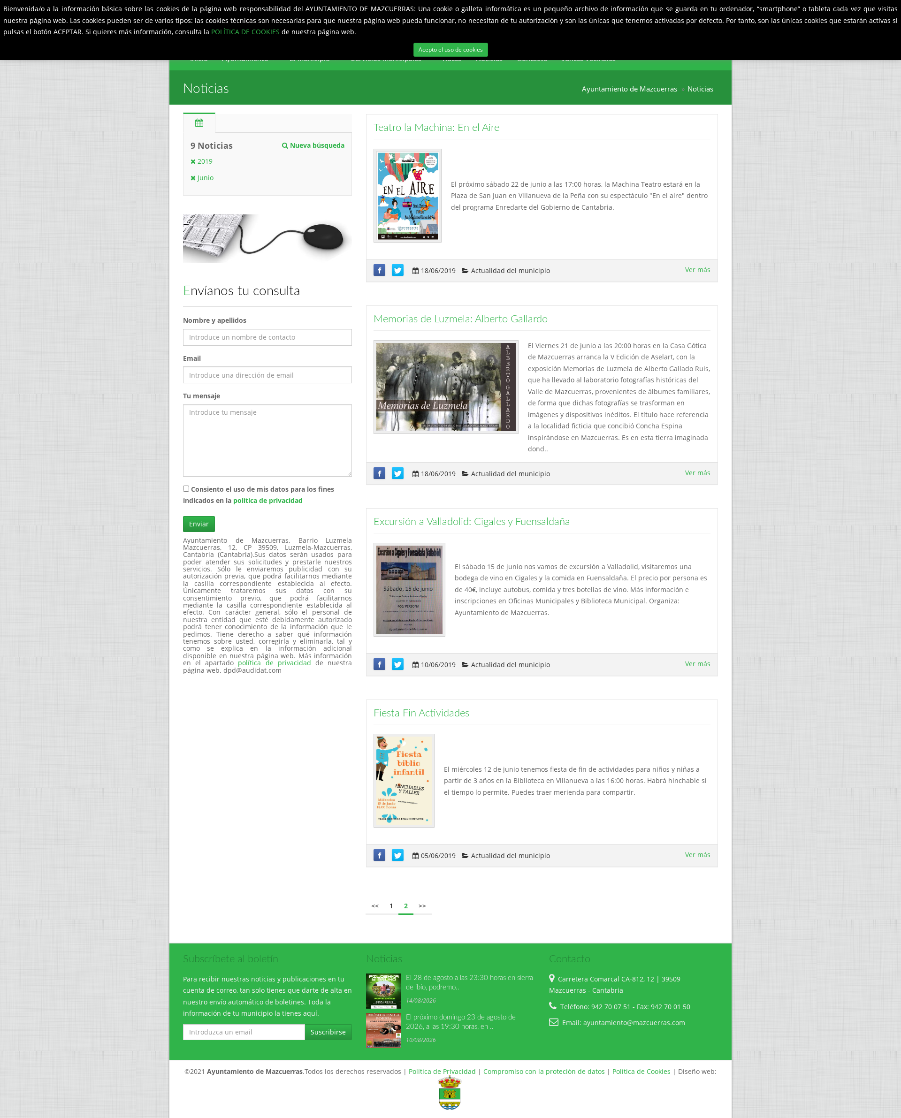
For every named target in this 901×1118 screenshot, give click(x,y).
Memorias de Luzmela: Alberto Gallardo (461, 319)
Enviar (199, 523)
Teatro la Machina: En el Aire (436, 127)
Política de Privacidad (442, 1071)
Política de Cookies (641, 1071)
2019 (204, 161)
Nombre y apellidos (214, 320)
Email (192, 358)
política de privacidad (268, 500)
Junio (205, 177)
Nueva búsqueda (316, 145)
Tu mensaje (201, 395)
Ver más (697, 269)
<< (375, 905)
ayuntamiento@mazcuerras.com (634, 1022)
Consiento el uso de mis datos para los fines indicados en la (258, 495)
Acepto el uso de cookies (451, 49)
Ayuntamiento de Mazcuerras (629, 89)
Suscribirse (328, 1031)
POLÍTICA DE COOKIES (246, 31)
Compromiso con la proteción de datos (544, 1071)
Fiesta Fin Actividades (421, 713)
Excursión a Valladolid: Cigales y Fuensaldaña (472, 522)
